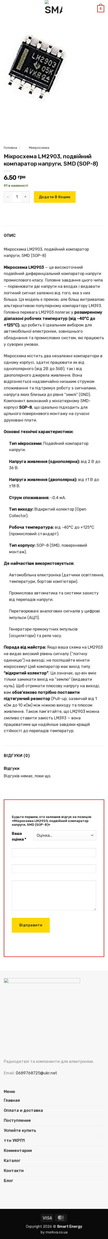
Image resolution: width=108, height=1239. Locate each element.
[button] (7, 9)
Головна (10, 148)
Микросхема (39, 148)
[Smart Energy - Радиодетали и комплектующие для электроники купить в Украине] (53, 9)
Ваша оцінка (19, 837)
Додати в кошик (55, 197)
